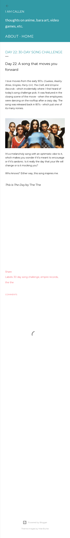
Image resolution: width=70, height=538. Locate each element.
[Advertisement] (35, 403)
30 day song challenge (26, 277)
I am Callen (14, 11)
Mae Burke (44, 528)
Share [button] (8, 271)
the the (9, 282)
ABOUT (12, 36)
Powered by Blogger (37, 522)
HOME (27, 36)
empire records (49, 277)
